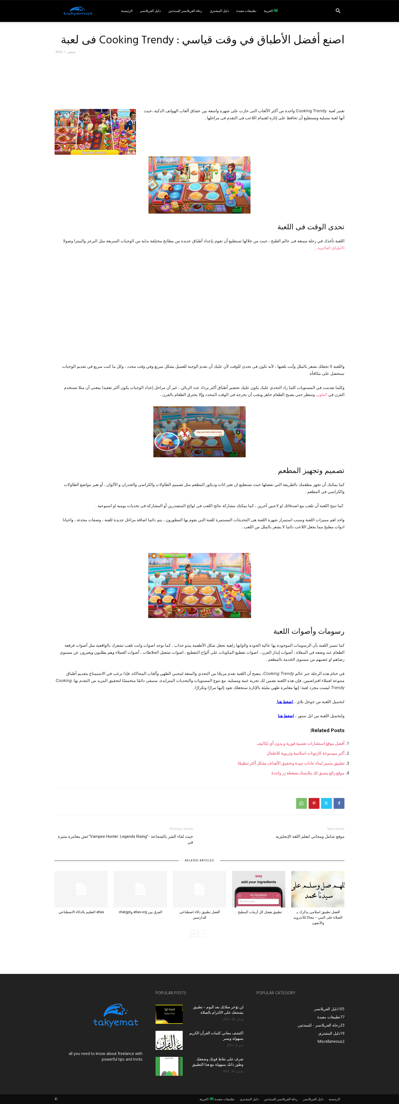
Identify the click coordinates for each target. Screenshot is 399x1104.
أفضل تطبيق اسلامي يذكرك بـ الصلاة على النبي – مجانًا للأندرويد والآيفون (318, 917)
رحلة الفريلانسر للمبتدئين (185, 11)
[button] (337, 11)
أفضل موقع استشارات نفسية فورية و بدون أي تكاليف (300, 743)
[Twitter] (326, 803)
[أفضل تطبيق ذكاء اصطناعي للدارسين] (199, 889)
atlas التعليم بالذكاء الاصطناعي (81, 912)
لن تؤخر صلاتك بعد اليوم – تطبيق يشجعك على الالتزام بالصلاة (218, 1010)
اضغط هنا (284, 701)
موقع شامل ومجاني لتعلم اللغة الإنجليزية (310, 836)
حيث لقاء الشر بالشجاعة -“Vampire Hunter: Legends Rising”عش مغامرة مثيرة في (125, 839)
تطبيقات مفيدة (246, 11)
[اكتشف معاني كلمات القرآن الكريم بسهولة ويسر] (169, 1040)
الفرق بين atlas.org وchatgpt (140, 912)
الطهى (321, 394)
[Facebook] (339, 803)
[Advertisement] (245, 86)
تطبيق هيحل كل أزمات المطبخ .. (258, 912)
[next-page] (194, 933)
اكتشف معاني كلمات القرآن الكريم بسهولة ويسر (216, 1036)
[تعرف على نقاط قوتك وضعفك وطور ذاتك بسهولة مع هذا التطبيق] (169, 1066)
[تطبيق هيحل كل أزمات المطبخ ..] (258, 889)
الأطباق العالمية (331, 247)
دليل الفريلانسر (150, 11)
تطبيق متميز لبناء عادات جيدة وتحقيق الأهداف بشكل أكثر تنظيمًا (291, 763)
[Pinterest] (314, 803)
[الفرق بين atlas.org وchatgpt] (140, 889)
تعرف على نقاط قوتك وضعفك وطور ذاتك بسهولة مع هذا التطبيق (217, 1062)
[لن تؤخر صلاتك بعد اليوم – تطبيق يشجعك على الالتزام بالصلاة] (169, 1014)
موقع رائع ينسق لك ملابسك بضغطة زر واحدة (307, 772)
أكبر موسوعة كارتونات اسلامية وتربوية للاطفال (305, 753)
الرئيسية (126, 11)
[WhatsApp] (301, 803)
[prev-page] (202, 933)
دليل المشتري (219, 11)
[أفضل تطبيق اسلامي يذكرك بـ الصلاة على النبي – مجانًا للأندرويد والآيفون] (317, 889)
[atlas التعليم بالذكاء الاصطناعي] (81, 889)
